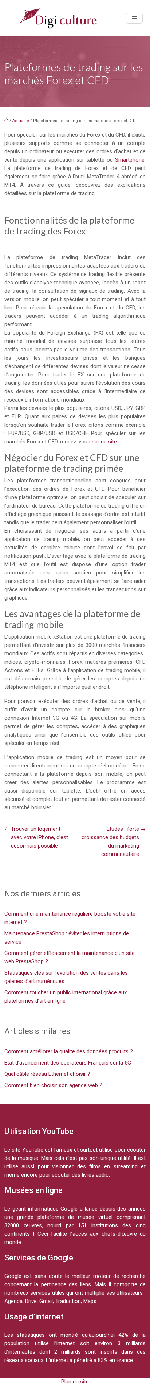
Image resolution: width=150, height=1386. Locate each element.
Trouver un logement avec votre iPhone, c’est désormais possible (39, 837)
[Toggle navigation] (134, 18)
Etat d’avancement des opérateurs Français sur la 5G (67, 1062)
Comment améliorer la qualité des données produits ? (68, 1051)
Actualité (20, 120)
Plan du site (75, 1381)
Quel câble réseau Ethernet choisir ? (47, 1074)
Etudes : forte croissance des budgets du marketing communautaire (110, 841)
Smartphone (130, 160)
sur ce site (104, 441)
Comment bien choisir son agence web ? (53, 1085)
